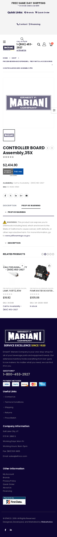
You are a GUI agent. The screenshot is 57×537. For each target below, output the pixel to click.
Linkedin (11, 530)
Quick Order (43, 12)
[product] (42, 273)
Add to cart (49, 265)
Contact (23, 24)
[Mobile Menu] (5, 41)
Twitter (10, 195)
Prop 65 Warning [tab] (30, 205)
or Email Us (21, 50)
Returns (8, 412)
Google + (21, 195)
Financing (35, 24)
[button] (42, 254)
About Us (7, 487)
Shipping (9, 407)
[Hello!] (44, 44)
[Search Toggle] (22, 39)
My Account (8, 474)
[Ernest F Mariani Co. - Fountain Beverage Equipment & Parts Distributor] (9, 48)
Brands (30, 12)
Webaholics (47, 521)
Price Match (10, 417)
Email (26, 195)
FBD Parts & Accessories (11, 288)
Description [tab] (9, 205)
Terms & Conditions (14, 402)
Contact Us (10, 396)
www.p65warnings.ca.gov (17, 235)
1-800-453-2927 (16, 374)
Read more (22, 265)
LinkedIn (16, 195)
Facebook (5, 195)
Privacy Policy (9, 480)
